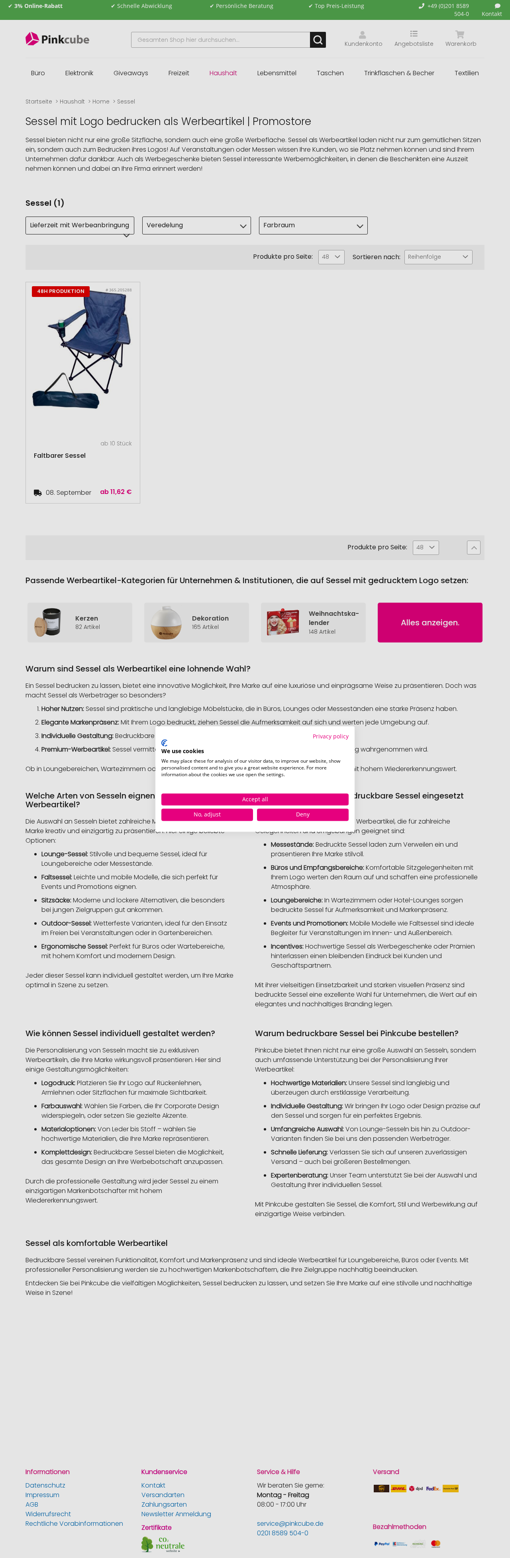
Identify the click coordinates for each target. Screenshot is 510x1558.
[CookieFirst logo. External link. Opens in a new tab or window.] (164, 742)
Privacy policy (331, 736)
